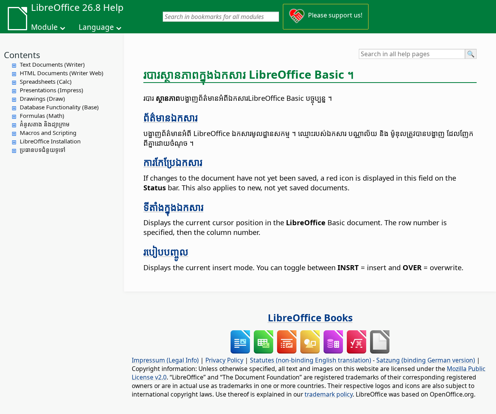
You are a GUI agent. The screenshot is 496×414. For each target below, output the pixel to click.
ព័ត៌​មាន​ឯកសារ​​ (170, 117)
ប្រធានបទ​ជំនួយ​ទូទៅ (42, 150)
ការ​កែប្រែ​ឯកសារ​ (172, 162)
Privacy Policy (224, 360)
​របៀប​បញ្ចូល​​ (165, 251)
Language (96, 27)
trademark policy (329, 394)
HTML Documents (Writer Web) (61, 73)
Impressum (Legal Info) (165, 360)
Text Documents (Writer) (52, 64)
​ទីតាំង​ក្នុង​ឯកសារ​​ (173, 207)
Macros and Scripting (48, 132)
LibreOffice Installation (50, 141)
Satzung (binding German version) (425, 360)
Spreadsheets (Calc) (46, 81)
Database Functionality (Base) (59, 107)
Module (44, 27)
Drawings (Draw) (42, 98)
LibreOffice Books (310, 317)
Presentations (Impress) (51, 90)
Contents (22, 54)
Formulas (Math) (42, 115)
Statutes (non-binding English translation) (310, 360)
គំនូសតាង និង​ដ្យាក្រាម (45, 124)
